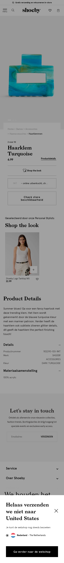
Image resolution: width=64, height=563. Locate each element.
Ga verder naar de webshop (32, 551)
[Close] (56, 511)
